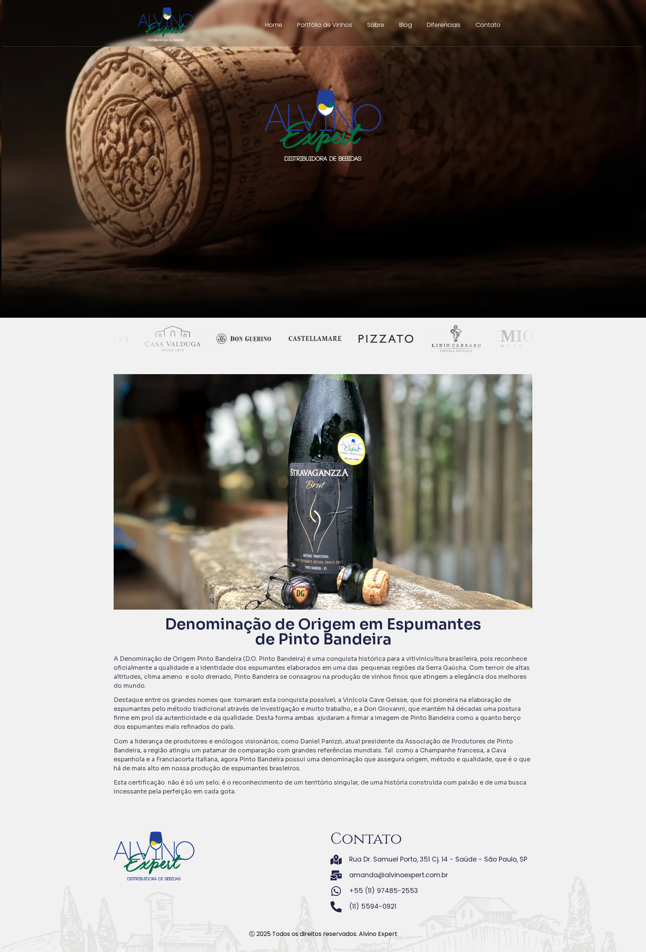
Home (273, 25)
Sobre (375, 25)
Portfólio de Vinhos (324, 25)
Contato (488, 25)
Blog (405, 25)
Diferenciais (444, 25)
